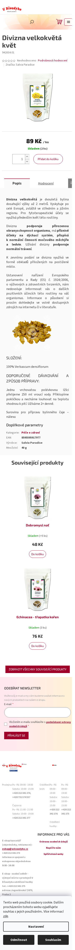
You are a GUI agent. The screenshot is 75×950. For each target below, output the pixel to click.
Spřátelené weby (53, 854)
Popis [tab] (16, 183)
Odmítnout (18, 940)
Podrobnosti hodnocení (52, 61)
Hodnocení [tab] (46, 183)
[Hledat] (32, 22)
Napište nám (53, 848)
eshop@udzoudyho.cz (15, 849)
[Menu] (68, 22)
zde (5, 916)
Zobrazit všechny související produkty (37, 669)
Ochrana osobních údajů (53, 841)
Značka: (20, 65)
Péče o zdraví (30, 433)
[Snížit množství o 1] (27, 161)
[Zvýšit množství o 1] (27, 156)
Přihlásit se (16, 735)
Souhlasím (53, 940)
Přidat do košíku (48, 159)
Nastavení (36, 926)
